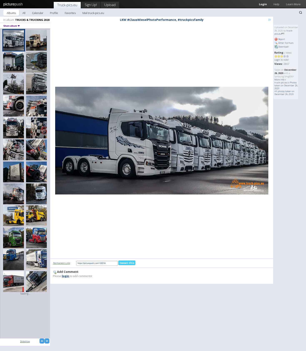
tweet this (126, 263)
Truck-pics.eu (67, 5)
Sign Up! (91, 4)
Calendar (37, 13)
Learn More (293, 4)
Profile (54, 13)
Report (281, 39)
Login (263, 4)
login (65, 276)
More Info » (280, 79)
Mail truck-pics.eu (93, 13)
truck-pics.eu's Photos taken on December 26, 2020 (286, 85)
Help (276, 4)
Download (283, 46)
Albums (11, 13)
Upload (110, 4)
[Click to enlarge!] (161, 140)
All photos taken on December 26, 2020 (284, 93)
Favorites (70, 13)
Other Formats (286, 42)
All (23, 13)
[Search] (300, 12)
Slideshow (25, 341)
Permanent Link (61, 263)
